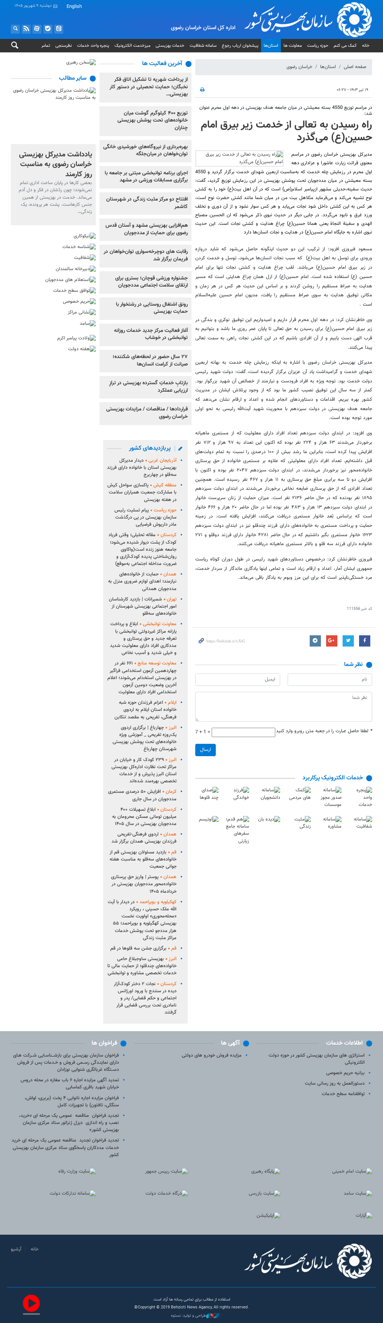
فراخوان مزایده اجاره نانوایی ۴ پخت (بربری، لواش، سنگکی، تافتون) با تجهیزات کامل (72, 1101)
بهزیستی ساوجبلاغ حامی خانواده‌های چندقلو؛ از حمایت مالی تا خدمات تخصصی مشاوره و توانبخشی (142, 966)
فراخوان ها (104, 1043)
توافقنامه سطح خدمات (343, 1094)
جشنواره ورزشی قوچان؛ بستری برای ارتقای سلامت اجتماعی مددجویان (151, 282)
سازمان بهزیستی (299, 19)
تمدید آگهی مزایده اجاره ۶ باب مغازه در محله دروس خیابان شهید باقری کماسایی (70, 1083)
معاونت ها (293, 45)
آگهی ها (230, 1043)
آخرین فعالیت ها (162, 63)
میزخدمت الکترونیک (132, 45)
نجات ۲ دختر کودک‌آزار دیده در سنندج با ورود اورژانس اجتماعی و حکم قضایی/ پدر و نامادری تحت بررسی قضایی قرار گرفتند (145, 998)
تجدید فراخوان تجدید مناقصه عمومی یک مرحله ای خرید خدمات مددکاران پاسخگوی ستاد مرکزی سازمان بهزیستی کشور (65, 1147)
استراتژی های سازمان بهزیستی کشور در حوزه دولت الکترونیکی (317, 1059)
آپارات (37, 29)
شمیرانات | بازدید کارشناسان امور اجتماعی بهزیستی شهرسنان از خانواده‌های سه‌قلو (143, 606)
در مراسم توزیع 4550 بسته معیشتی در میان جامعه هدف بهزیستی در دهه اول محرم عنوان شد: (285, 110)
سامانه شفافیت (203, 45)
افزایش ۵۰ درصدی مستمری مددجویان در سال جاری (142, 795)
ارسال (205, 750)
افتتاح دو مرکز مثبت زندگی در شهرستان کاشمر (147, 203)
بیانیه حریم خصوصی (345, 1073)
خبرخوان (26, 29)
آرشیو (16, 1249)
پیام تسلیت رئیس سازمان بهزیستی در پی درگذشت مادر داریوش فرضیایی (145, 517)
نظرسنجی (63, 45)
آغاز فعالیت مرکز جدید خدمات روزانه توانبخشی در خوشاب (151, 334)
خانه (366, 45)
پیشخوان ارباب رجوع (240, 45)
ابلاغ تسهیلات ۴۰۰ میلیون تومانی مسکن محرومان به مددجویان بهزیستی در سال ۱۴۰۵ (144, 817)
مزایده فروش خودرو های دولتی (212, 1055)
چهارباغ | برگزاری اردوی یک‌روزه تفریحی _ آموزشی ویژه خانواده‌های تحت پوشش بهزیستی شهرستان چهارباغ (145, 738)
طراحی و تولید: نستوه (188, 1316)
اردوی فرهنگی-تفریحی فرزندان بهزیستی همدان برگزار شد (144, 838)
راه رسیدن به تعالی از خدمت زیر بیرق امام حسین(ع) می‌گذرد (286, 131)
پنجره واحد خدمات (93, 45)
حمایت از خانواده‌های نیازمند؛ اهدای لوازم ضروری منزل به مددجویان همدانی (142, 581)
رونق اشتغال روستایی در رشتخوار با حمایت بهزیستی (152, 308)
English (74, 6)
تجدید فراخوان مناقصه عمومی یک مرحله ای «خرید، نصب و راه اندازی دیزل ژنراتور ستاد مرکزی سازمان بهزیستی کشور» (69, 1123)
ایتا (58, 29)
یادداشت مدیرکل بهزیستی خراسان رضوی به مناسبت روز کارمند (55, 164)
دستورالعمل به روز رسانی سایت (335, 1083)
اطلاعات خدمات (344, 1043)
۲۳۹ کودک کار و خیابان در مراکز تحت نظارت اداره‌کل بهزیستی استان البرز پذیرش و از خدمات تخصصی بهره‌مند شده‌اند (144, 770)
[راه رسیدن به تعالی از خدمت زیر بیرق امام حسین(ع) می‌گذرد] (239, 158)
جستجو (15, 29)
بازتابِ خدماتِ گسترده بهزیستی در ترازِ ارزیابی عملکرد (148, 387)
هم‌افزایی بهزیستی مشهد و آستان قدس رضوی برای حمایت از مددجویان (146, 229)
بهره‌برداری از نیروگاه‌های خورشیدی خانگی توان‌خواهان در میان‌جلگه (145, 151)
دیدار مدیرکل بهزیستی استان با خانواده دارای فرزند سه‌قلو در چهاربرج (142, 468)
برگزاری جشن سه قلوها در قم (143, 948)
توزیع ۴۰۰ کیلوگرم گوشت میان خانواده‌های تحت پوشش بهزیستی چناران (152, 120)
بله (47, 29)
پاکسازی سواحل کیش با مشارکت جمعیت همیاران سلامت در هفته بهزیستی (142, 492)
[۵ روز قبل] (53, 115)
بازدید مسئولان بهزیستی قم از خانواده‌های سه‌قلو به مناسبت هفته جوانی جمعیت (143, 859)
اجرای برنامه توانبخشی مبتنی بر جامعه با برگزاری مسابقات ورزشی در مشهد (146, 177)
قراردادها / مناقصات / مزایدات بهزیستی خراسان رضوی (147, 413)
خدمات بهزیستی (170, 45)
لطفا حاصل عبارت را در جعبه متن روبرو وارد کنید (324, 731)
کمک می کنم (345, 45)
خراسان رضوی (299, 67)
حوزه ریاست (317, 45)
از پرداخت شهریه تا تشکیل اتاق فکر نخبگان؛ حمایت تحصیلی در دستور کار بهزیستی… (149, 87)
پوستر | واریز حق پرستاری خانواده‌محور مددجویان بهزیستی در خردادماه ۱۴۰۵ (144, 884)
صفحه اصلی (355, 67)
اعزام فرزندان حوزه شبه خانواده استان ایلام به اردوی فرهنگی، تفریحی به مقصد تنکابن (145, 710)
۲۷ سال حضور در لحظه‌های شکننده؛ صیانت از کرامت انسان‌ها (150, 361)
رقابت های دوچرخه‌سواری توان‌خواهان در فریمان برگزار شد (146, 255)
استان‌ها (271, 45)
